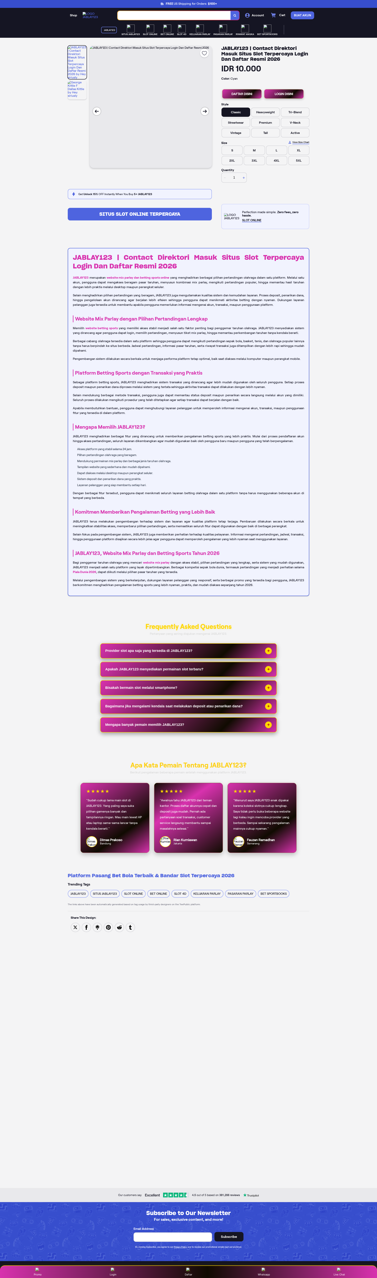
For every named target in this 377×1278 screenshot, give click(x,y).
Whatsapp (264, 1274)
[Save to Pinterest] (108, 927)
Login (113, 1274)
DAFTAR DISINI (242, 94)
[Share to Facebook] (86, 927)
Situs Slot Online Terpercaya (139, 214)
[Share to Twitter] (75, 927)
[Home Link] (96, 15)
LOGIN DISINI (284, 94)
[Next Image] (205, 111)
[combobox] (174, 15)
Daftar (188, 1274)
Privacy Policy (180, 1247)
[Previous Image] (97, 111)
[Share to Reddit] (119, 927)
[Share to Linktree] (97, 927)
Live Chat (339, 1274)
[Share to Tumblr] (130, 927)
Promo (38, 1274)
